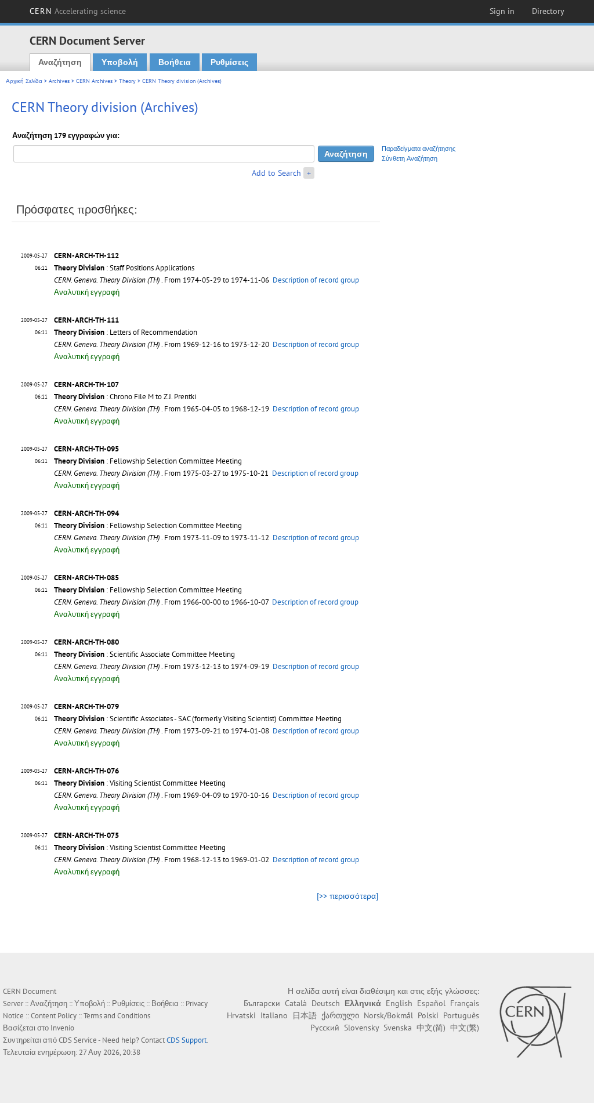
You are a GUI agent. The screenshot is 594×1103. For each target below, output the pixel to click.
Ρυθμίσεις (229, 62)
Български (262, 1003)
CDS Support (186, 1040)
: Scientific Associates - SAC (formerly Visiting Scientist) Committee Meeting (198, 719)
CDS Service (78, 1040)
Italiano (274, 1015)
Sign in (502, 11)
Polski (428, 1015)
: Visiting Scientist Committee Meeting (140, 783)
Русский (324, 1027)
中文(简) (431, 1027)
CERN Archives (94, 81)
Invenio (62, 1028)
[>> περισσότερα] (347, 896)
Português (461, 1015)
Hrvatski (241, 1015)
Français (464, 1003)
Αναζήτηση (60, 62)
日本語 (304, 1015)
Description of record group (316, 280)
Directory (548, 11)
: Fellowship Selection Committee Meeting (148, 461)
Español (431, 1003)
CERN (78, 11)
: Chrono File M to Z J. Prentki (125, 397)
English (399, 1003)
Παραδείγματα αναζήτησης (418, 148)
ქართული (340, 1015)
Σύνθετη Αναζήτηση (409, 158)
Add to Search (276, 173)
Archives (59, 81)
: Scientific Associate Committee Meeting (144, 654)
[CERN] (535, 1021)
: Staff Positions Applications (124, 268)
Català (296, 1003)
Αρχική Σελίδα (24, 81)
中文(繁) (464, 1027)
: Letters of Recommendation (125, 332)
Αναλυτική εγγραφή (86, 292)
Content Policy (54, 1016)
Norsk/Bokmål (388, 1015)
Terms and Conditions (117, 1016)
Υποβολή (120, 62)
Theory (127, 81)
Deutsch (326, 1003)
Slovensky (361, 1027)
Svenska (397, 1027)
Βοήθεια (174, 62)
